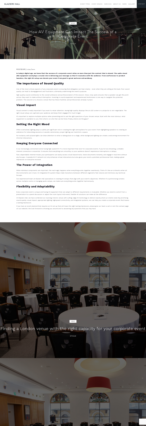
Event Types (85, 4)
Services (108, 4)
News (125, 4)
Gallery (132, 4)
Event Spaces (97, 4)
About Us (117, 4)
